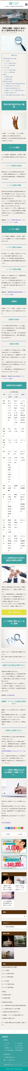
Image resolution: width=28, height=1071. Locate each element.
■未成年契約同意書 (18, 1050)
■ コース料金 (6, 1043)
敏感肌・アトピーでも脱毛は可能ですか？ (14, 90)
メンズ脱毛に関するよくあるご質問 (10, 85)
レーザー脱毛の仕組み (10, 70)
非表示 (15, 55)
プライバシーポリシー (18, 1064)
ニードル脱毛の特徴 (9, 65)
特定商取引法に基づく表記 (8, 1064)
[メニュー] (25, 6)
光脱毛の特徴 (8, 79)
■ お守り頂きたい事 (19, 1047)
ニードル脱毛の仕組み (10, 63)
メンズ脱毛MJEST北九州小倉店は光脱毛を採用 (13, 83)
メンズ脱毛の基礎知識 (12, 32)
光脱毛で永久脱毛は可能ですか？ (12, 88)
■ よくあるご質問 (18, 1045)
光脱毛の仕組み (8, 76)
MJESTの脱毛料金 (6, 822)
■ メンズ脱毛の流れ (19, 1043)
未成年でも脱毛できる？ (10, 92)
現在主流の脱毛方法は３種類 (9, 58)
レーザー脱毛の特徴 (9, 72)
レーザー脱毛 (5, 67)
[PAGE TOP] (14, 1032)
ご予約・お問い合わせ (14, 612)
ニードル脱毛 (5, 61)
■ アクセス (6, 1045)
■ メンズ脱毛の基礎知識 (8, 1050)
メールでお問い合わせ (10, 1060)
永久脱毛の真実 (11, 695)
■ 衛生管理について (8, 1047)
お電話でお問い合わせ (9, 1057)
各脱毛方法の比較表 (7, 81)
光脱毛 (4, 74)
